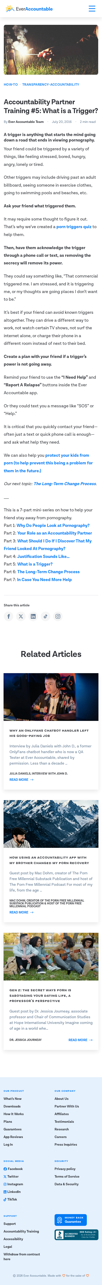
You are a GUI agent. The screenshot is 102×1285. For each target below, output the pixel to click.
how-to (11, 85)
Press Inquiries (66, 1145)
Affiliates (62, 1114)
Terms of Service (67, 1177)
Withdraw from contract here (22, 1256)
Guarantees (13, 1129)
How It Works (14, 1114)
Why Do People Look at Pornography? (53, 525)
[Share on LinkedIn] (33, 616)
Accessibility (13, 1239)
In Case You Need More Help (44, 579)
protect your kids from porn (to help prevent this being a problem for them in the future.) (48, 463)
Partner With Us (67, 1106)
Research (62, 1129)
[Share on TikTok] (45, 616)
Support (10, 1224)
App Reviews (13, 1137)
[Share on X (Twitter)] (21, 616)
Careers (61, 1137)
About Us (62, 1099)
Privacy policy (65, 1169)
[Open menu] (92, 8)
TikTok (12, 1199)
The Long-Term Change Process (64, 484)
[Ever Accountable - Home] (29, 8)
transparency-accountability (50, 85)
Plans (8, 1122)
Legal (8, 1247)
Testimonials (64, 1122)
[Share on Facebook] (8, 616)
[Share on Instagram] (58, 616)
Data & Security (67, 1184)
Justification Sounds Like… (43, 556)
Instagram (15, 1184)
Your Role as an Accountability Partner (54, 533)
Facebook (15, 1169)
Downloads (12, 1106)
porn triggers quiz (74, 227)
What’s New (13, 1099)
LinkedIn (14, 1192)
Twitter (13, 1177)
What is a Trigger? (35, 564)
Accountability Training (21, 1231)
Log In (8, 1145)
